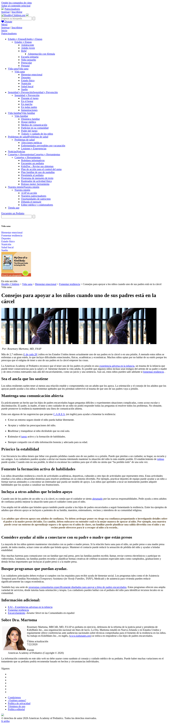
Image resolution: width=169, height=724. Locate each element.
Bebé (24, 50)
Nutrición (26, 83)
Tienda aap (13, 207)
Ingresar (5, 12)
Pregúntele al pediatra (32, 175)
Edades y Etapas (23, 42)
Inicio (4, 30)
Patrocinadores (12, 9)
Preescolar (26, 62)
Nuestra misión (22, 190)
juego (24, 436)
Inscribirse (17, 12)
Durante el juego (29, 98)
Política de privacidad (19, 703)
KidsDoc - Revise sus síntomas (37, 166)
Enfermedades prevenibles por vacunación (43, 145)
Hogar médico (28, 122)
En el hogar (27, 101)
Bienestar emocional (31, 74)
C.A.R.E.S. (59, 414)
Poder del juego (29, 130)
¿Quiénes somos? (17, 700)
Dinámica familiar (30, 119)
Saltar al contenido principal (15, 5)
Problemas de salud (25, 139)
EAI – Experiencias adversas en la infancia (30, 607)
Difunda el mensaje (31, 201)
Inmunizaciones (29, 110)
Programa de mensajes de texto (37, 178)
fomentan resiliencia (153, 371)
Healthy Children (10, 284)
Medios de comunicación (34, 124)
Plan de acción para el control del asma (41, 169)
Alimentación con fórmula (41, 53)
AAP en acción (29, 193)
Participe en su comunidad (35, 127)
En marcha (26, 104)
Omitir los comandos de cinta (16, 2)
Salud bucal (27, 86)
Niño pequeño (28, 59)
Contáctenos (14, 697)
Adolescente (27, 45)
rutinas (160, 459)
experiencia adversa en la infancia (116, 365)
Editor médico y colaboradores (37, 204)
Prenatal (25, 65)
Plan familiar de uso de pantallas (38, 172)
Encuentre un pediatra (32, 163)
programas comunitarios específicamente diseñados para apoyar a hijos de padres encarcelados (77, 587)
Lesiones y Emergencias (33, 148)
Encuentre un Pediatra (12, 213)
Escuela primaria (29, 56)
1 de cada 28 (30, 354)
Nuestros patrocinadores (33, 195)
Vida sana (20, 71)
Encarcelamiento (16, 613)
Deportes (26, 77)
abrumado (97, 498)
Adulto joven (28, 48)
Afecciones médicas (31, 142)
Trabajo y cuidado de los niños (37, 133)
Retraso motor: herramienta (35, 184)
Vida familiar (21, 116)
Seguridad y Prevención (27, 95)
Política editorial (16, 709)
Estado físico (27, 80)
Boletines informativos (33, 160)
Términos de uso (16, 706)
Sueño (24, 89)
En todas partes (29, 107)
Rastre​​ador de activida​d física (36, 181)
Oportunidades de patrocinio (36, 198)
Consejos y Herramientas (28, 157)
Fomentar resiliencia (11, 235)
